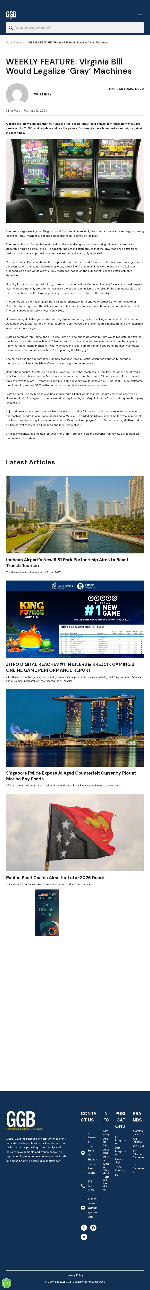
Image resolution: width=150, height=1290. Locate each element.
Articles (20, 42)
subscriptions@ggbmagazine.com (92, 1207)
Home (9, 42)
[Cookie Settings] (6, 1283)
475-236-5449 (91, 1186)
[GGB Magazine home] (11, 15)
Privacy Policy (75, 1275)
